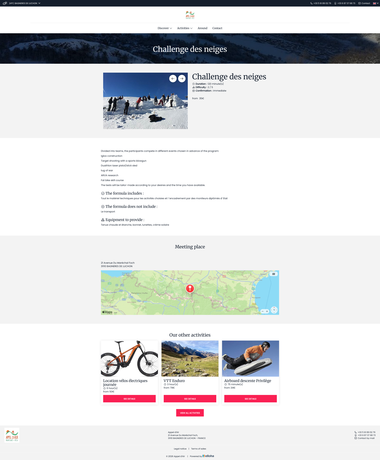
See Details (129, 398)
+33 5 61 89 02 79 (366, 432)
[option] (145, 101)
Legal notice (180, 448)
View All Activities (190, 412)
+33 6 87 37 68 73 (367, 435)
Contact (217, 28)
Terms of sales (198, 448)
